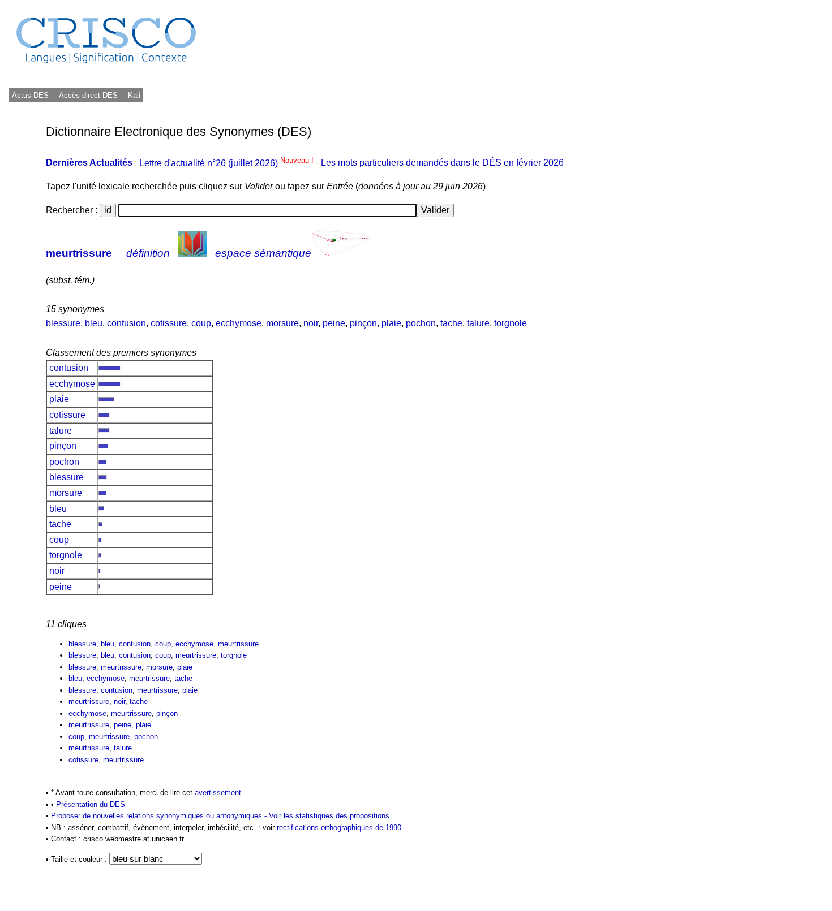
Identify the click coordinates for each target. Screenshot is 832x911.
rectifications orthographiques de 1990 (339, 827)
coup (201, 323)
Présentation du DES (90, 804)
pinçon (363, 323)
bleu (93, 323)
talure (478, 323)
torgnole (510, 323)
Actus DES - (32, 95)
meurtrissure (79, 253)
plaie (391, 323)
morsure (282, 323)
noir (310, 323)
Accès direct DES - (90, 95)
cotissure (169, 323)
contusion (126, 323)
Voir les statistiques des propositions (329, 815)
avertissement (218, 792)
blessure (63, 323)
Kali (134, 95)
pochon (421, 323)
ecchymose (238, 323)
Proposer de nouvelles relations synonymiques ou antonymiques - (160, 815)
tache (451, 323)
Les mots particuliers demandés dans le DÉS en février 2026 (442, 163)
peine (334, 323)
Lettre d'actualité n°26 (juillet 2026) (227, 163)
